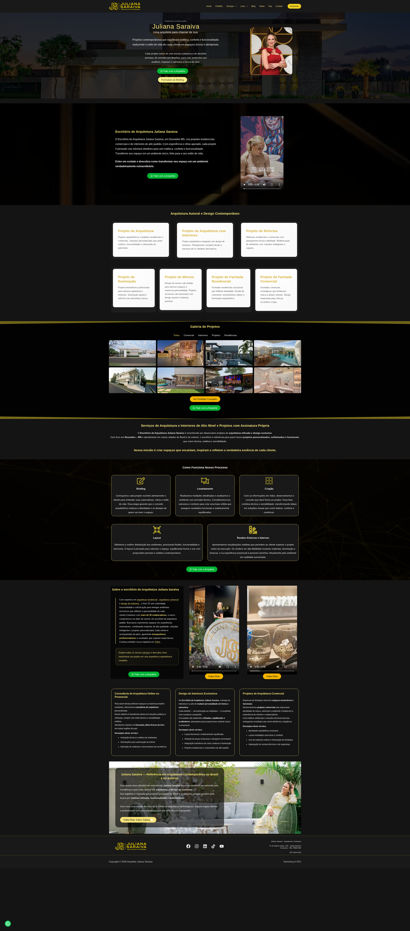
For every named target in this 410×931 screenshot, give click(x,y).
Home (209, 6)
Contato (279, 6)
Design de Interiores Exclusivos (198, 693)
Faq (270, 6)
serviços (146, 652)
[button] (294, 6)
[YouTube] (221, 846)
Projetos (216, 335)
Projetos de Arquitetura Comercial (263, 693)
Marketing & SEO (292, 861)
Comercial (189, 335)
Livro (243, 6)
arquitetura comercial (169, 599)
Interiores (203, 335)
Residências (230, 335)
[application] (235, 6)
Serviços (230, 6)
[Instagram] (196, 846)
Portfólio (219, 6)
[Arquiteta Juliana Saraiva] (125, 6)
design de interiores (130, 603)
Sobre (262, 6)
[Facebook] (188, 846)
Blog (253, 6)
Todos (176, 335)
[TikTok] (213, 846)
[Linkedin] (205, 846)
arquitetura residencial (147, 599)
